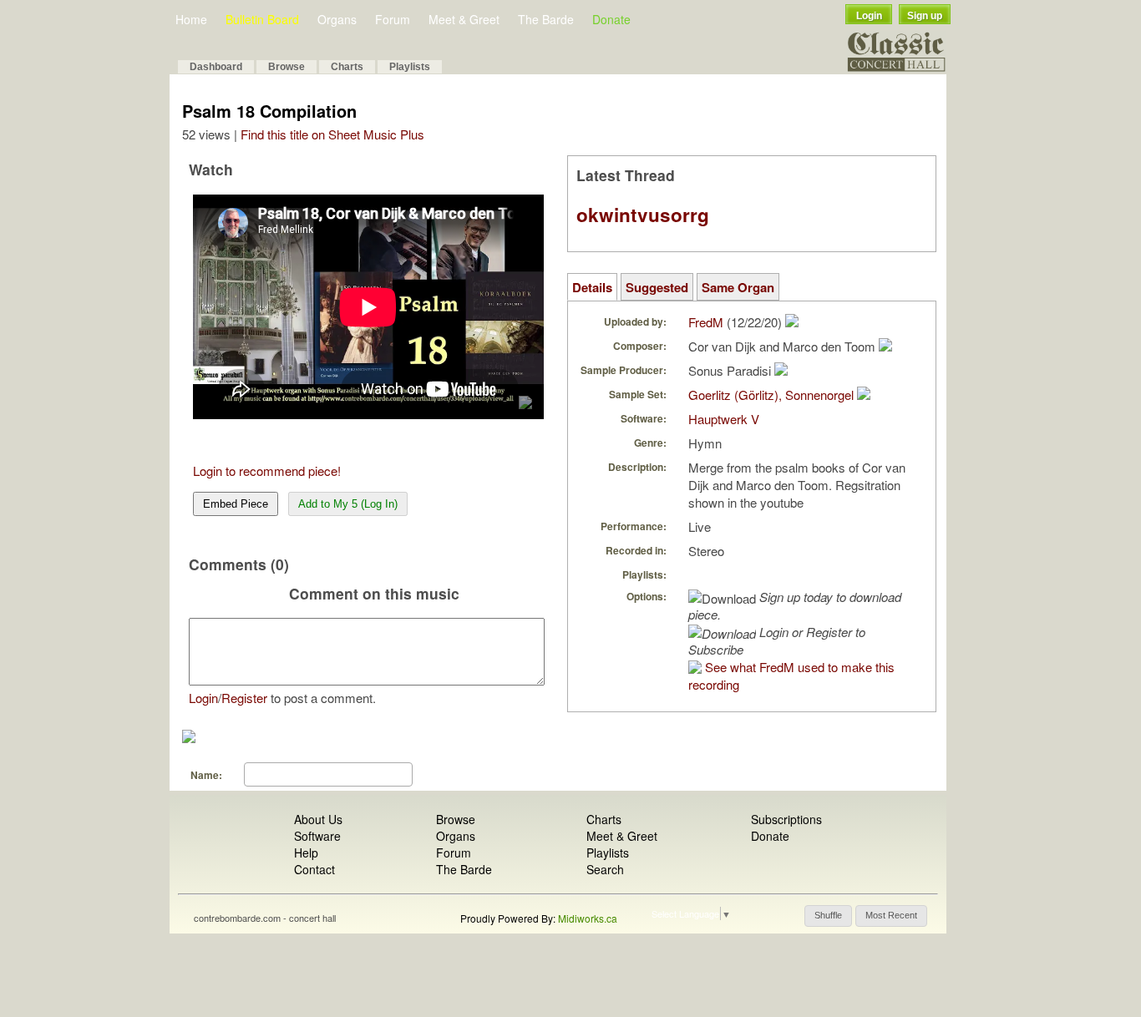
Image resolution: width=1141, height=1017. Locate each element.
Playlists (409, 67)
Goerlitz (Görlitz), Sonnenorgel (771, 394)
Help (306, 852)
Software (317, 835)
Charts (347, 67)
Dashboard (216, 67)
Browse (286, 67)
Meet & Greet (464, 19)
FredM (705, 322)
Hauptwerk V (723, 419)
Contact (314, 869)
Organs (337, 19)
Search (605, 869)
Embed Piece (235, 504)
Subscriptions (786, 819)
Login (869, 16)
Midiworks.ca (587, 918)
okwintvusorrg (642, 214)
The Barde (546, 19)
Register (244, 697)
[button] (828, 916)
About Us (318, 819)
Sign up (924, 16)
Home (191, 19)
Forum (392, 19)
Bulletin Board (262, 19)
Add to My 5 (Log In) (348, 504)
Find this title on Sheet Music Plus (332, 134)
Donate (611, 19)
